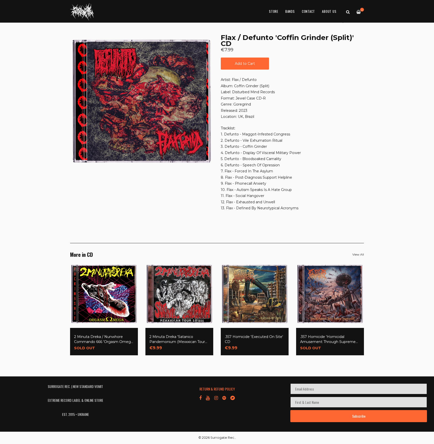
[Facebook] (200, 397)
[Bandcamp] (233, 397)
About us (329, 11)
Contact (308, 11)
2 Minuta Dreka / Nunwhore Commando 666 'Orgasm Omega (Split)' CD (103, 339)
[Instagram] (216, 397)
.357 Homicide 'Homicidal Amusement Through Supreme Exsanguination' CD (328, 339)
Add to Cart (245, 63)
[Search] (348, 11)
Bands (290, 11)
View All (358, 254)
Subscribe (358, 416)
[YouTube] (207, 397)
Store (273, 11)
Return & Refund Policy (217, 388)
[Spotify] (224, 397)
